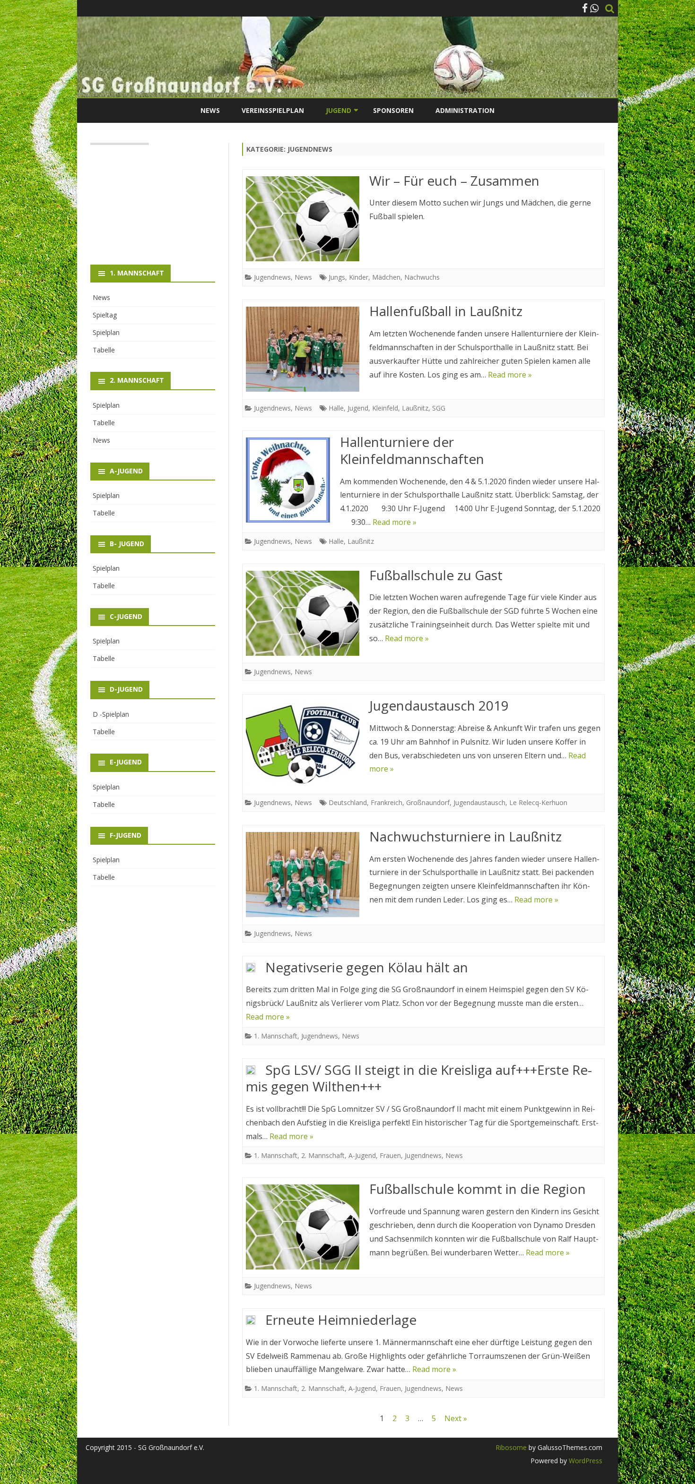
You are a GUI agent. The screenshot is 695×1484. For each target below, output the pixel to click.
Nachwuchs (422, 277)
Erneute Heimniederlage (341, 1320)
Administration (465, 110)
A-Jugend (362, 1155)
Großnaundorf (428, 802)
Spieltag (105, 314)
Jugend (358, 407)
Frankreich (386, 802)
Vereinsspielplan (273, 110)
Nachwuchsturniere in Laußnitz (465, 836)
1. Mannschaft (275, 1035)
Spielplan (106, 332)
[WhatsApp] (594, 8)
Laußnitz (415, 407)
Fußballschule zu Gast (436, 575)
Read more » (510, 374)
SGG (438, 407)
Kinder (358, 277)
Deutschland (348, 802)
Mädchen (386, 277)
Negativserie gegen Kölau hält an (366, 967)
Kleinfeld (385, 407)
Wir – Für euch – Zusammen (454, 180)
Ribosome (511, 1447)
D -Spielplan (111, 714)
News (210, 110)
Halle (336, 407)
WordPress (584, 1460)
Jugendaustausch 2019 (439, 705)
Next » (455, 1418)
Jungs (337, 277)
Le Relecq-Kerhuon (538, 802)
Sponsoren (393, 110)
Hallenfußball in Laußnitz (445, 311)
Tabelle (104, 349)
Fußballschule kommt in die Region (477, 1189)
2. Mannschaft (323, 1155)
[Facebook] (585, 8)
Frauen (390, 1155)
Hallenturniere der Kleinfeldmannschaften (412, 450)
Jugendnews (272, 277)
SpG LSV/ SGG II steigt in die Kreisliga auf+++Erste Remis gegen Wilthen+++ (419, 1078)
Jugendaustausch (479, 802)
